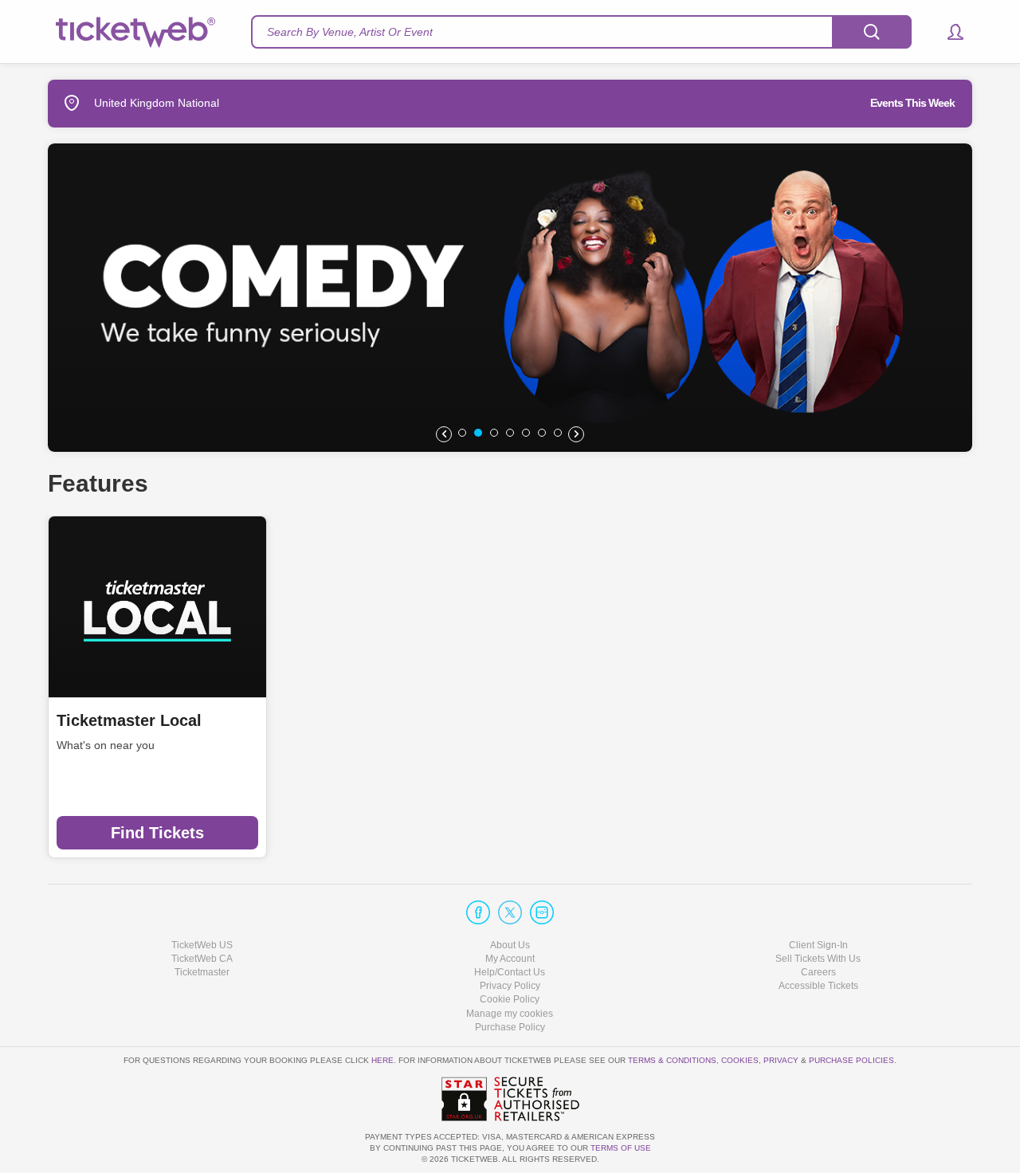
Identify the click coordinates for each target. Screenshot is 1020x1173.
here (382, 1060)
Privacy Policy (510, 985)
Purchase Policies (851, 1060)
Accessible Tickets (818, 985)
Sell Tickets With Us (818, 958)
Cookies (740, 1060)
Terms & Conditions (672, 1060)
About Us (510, 945)
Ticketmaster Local (129, 720)
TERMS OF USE (620, 1148)
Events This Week (912, 102)
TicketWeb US (202, 945)
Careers (818, 972)
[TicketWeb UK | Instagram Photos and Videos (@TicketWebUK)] (542, 912)
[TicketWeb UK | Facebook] (478, 912)
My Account (510, 958)
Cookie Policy (509, 999)
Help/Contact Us (509, 972)
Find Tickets (157, 833)
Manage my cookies (509, 1013)
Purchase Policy (510, 1027)
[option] (510, 297)
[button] (947, 32)
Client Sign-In (818, 945)
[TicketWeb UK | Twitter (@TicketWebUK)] (510, 912)
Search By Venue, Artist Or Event (350, 32)
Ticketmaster (202, 972)
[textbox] (581, 32)
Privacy (780, 1060)
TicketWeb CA (202, 958)
